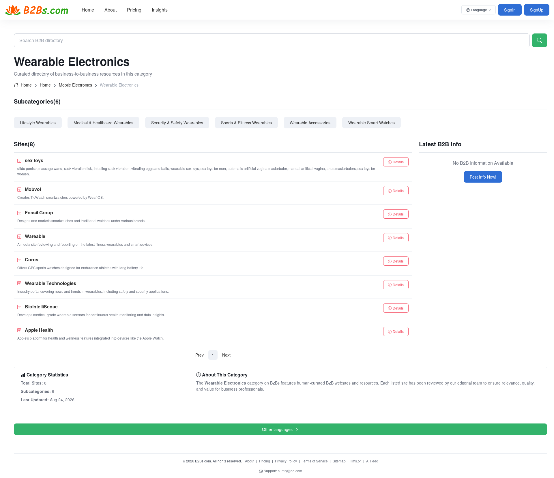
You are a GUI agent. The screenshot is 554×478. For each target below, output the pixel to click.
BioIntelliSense (41, 306)
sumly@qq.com (290, 470)
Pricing (134, 9)
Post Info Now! (483, 177)
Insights (160, 9)
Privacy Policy (286, 460)
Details (398, 161)
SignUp (536, 10)
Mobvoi (33, 189)
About (110, 9)
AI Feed (372, 460)
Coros (31, 259)
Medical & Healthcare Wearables (103, 122)
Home (88, 9)
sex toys (34, 160)
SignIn (510, 10)
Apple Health (39, 330)
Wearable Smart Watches (371, 122)
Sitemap (339, 460)
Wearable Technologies (50, 283)
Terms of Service (315, 460)
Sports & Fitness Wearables (246, 122)
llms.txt (356, 460)
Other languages (277, 429)
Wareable (35, 236)
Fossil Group (39, 212)
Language (479, 9)
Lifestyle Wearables (38, 122)
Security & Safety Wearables (177, 122)
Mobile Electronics (75, 85)
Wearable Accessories (310, 122)
